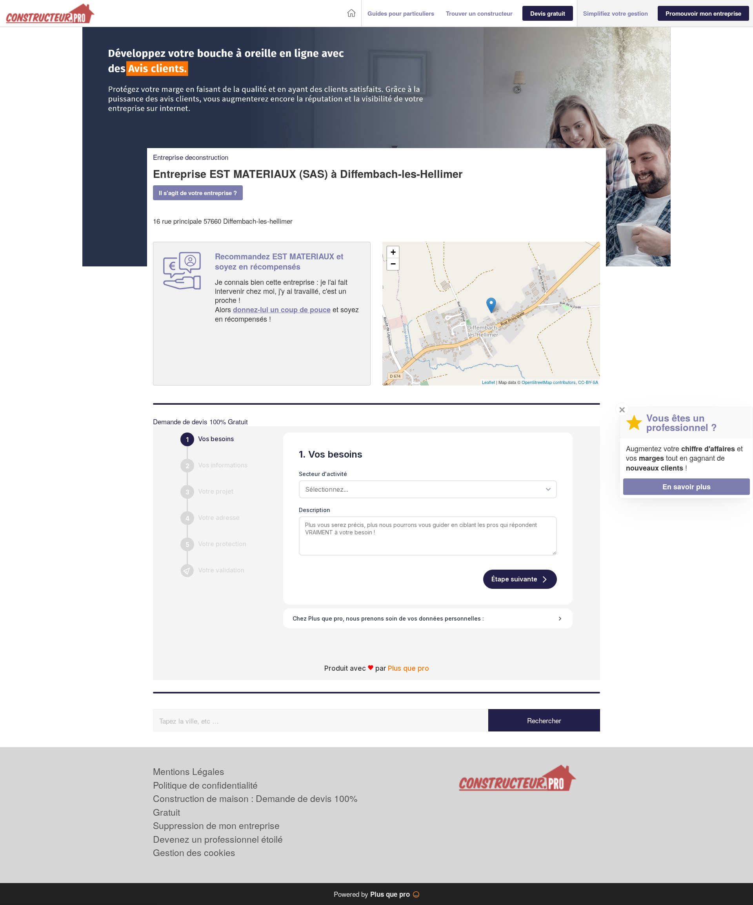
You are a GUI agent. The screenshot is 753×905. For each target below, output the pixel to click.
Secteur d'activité (323, 474)
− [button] (393, 264)
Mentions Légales (188, 771)
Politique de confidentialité (205, 784)
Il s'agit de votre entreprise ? (198, 192)
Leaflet (488, 382)
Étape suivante (514, 579)
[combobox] (425, 489)
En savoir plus (686, 486)
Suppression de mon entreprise (216, 825)
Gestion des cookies (194, 852)
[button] (401, 13)
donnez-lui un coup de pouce (282, 309)
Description (314, 510)
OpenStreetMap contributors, (550, 382)
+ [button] (393, 252)
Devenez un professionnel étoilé (218, 839)
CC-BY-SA (588, 382)
